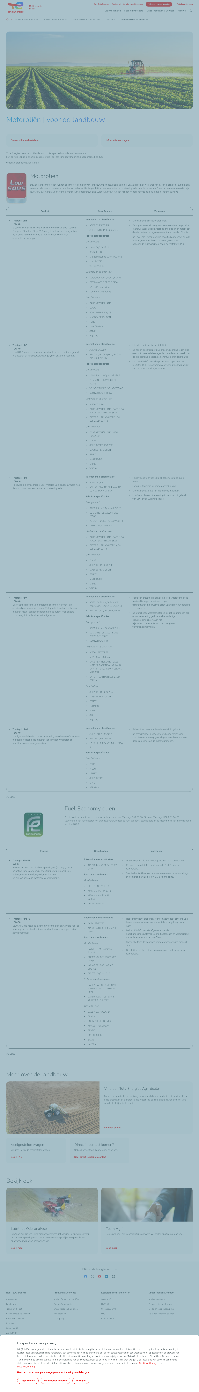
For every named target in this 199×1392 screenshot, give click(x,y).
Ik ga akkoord (28, 1380)
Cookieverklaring (147, 1363)
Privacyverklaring (26, 1366)
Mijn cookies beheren (55, 1380)
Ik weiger (81, 1380)
